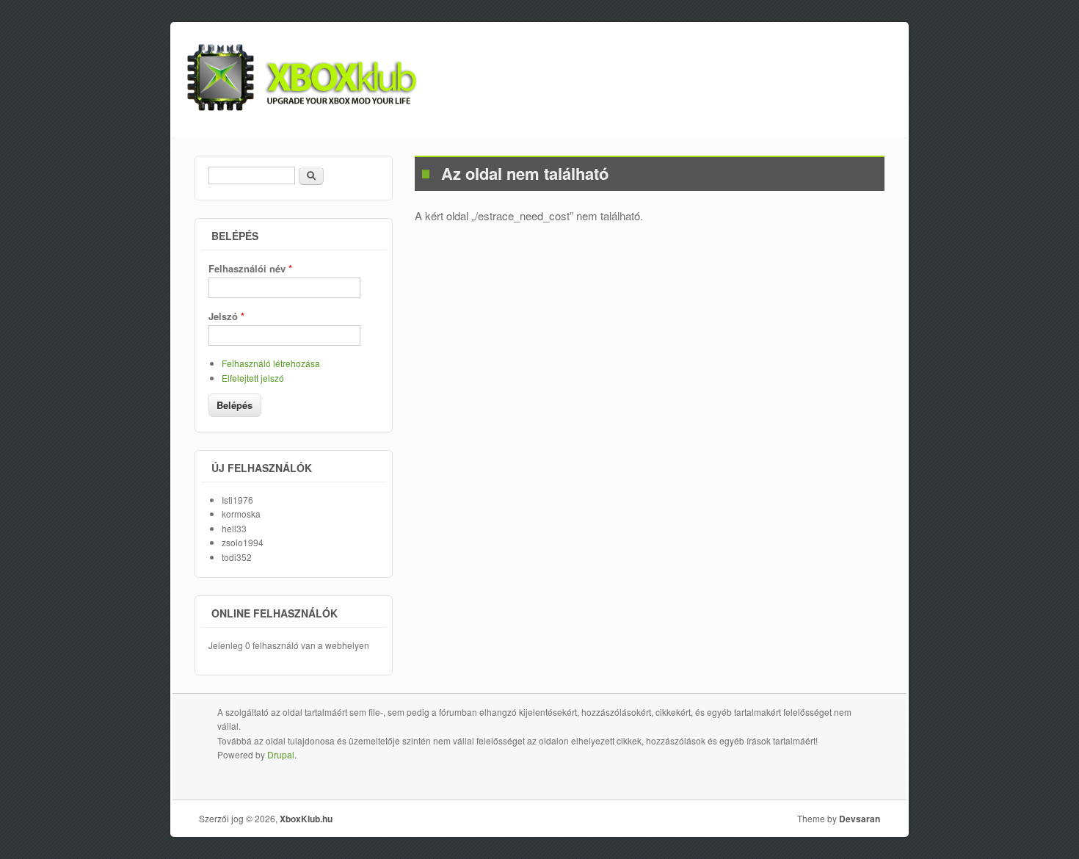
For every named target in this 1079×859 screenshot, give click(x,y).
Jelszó (226, 316)
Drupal (280, 754)
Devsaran (859, 818)
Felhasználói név (250, 268)
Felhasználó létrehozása (271, 363)
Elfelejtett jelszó (253, 377)
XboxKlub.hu (306, 818)
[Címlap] (302, 106)
